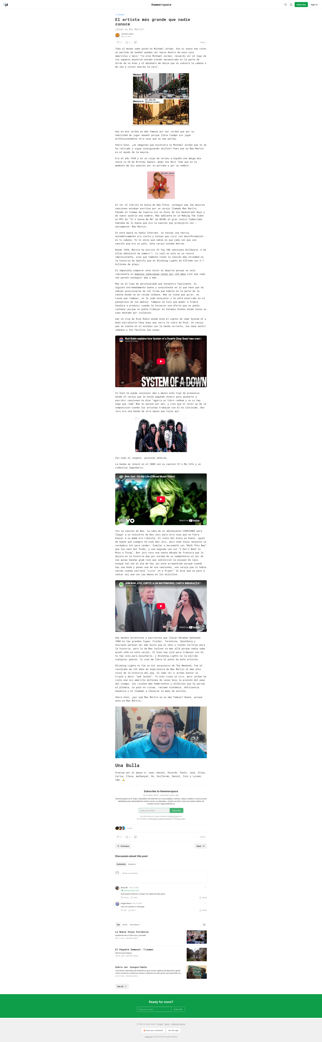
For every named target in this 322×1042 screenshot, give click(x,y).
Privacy (160, 1024)
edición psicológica (123, 953)
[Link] (112, 765)
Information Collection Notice (160, 819)
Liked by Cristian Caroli (131, 890)
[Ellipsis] (206, 887)
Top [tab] (118, 925)
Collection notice (178, 1024)
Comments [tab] (121, 864)
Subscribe (301, 4)
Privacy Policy (180, 819)
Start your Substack (154, 1030)
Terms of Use (173, 816)
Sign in (314, 4)
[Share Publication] (291, 4)
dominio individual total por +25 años (160, 274)
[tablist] (126, 864)
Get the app (173, 1030)
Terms (167, 1024)
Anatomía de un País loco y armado (130, 935)
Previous (125, 846)
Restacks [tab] (131, 864)
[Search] (285, 4)
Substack (148, 1036)
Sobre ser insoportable (131, 967)
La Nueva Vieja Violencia (132, 931)
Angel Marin (126, 903)
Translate (121, 14)
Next (199, 846)
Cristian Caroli (127, 34)
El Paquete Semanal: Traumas (134, 949)
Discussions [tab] (134, 925)
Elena (123, 887)
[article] (161, 937)
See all (120, 986)
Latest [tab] (124, 925)
